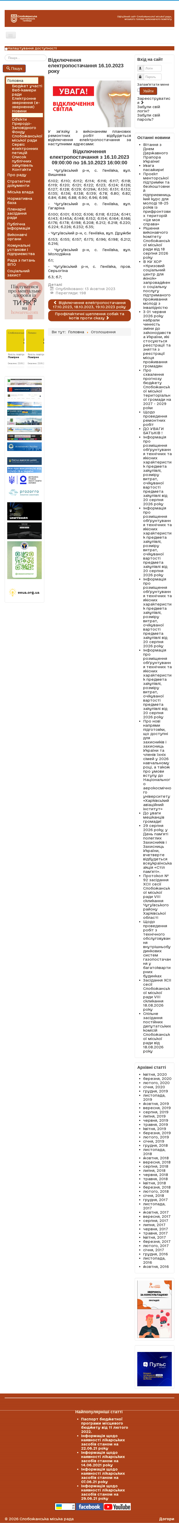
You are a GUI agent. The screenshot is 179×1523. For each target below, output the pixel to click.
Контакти (21, 169)
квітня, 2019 (154, 1129)
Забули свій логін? (148, 109)
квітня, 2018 (154, 1183)
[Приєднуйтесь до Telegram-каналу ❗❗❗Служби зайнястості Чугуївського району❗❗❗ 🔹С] (24, 560)
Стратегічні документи (18, 183)
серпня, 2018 (155, 1166)
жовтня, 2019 (156, 1104)
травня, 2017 (155, 1233)
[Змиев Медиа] (24, 437)
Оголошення (24, 115)
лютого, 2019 (156, 1137)
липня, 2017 (154, 1225)
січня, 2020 (154, 1087)
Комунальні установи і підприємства (21, 249)
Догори (166, 1519)
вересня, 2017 (157, 1216)
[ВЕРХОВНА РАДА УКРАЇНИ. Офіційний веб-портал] (24, 405)
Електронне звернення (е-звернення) (26, 102)
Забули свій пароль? (148, 117)
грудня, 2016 (155, 1254)
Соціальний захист (18, 273)
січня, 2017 (153, 1250)
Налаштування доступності (32, 48)
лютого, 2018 (156, 1191)
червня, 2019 (155, 1120)
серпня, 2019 (156, 1112)
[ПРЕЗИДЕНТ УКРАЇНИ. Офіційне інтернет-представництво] (24, 397)
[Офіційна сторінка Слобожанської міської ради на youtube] (117, 1506)
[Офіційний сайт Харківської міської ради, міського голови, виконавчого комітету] (24, 382)
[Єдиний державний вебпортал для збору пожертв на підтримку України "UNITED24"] (24, 511)
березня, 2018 (157, 1187)
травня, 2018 (155, 1179)
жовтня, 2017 (156, 1212)
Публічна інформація (18, 226)
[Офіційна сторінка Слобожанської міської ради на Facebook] (89, 1506)
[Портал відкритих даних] (24, 461)
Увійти (148, 91)
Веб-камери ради (24, 92)
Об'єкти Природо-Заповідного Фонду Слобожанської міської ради (27, 129)
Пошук (16, 68)
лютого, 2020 (156, 1083)
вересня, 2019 (157, 1108)
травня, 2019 (155, 1124)
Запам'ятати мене (153, 84)
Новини (19, 111)
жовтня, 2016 (156, 1266)
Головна (15, 80)
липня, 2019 (154, 1116)
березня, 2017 (157, 1241)
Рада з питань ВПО (21, 262)
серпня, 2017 (155, 1220)
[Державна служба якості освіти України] (24, 479)
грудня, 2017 (155, 1200)
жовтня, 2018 (156, 1158)
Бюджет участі (27, 86)
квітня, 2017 (154, 1237)
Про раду (16, 175)
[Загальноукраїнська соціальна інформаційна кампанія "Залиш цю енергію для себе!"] (24, 592)
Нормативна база (19, 200)
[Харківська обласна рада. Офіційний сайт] (24, 421)
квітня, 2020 (155, 1074)
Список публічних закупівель (22, 161)
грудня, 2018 (155, 1145)
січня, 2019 (153, 1141)
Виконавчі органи (17, 237)
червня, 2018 (155, 1175)
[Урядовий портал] (24, 413)
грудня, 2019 (155, 1091)
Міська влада (20, 192)
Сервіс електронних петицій (25, 148)
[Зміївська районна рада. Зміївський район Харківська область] (24, 429)
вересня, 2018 (157, 1162)
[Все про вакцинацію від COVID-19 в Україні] (24, 469)
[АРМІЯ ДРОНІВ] (24, 530)
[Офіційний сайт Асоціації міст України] (24, 446)
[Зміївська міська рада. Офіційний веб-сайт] (24, 389)
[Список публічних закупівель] (24, 493)
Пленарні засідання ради (17, 213)
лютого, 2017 (156, 1246)
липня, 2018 (154, 1170)
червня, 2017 (155, 1229)
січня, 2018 (153, 1195)
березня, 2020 (157, 1078)
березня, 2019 (157, 1133)
